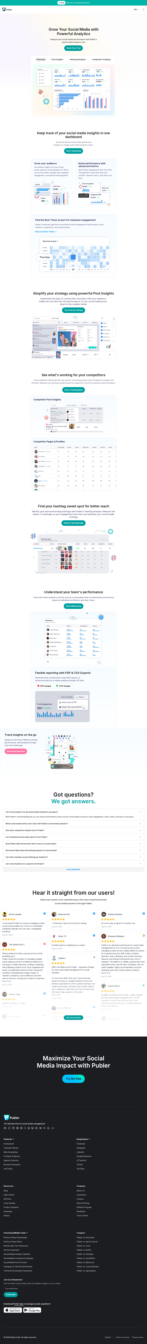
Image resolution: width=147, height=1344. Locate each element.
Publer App (18, 1304)
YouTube (80, 1169)
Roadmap (8, 1211)
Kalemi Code (15, 1337)
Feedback (81, 1211)
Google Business (84, 1156)
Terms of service (122, 1337)
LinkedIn (80, 1152)
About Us (81, 1190)
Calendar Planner (11, 1148)
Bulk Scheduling (11, 1152)
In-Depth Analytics (12, 1156)
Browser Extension (12, 1164)
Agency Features (11, 1160)
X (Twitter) (81, 1160)
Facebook (81, 1144)
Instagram (81, 1148)
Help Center (9, 1195)
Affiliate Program (84, 1207)
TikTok (80, 1164)
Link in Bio (8, 1169)
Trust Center (82, 1215)
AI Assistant (9, 1144)
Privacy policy (137, 1337)
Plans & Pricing (83, 1203)
